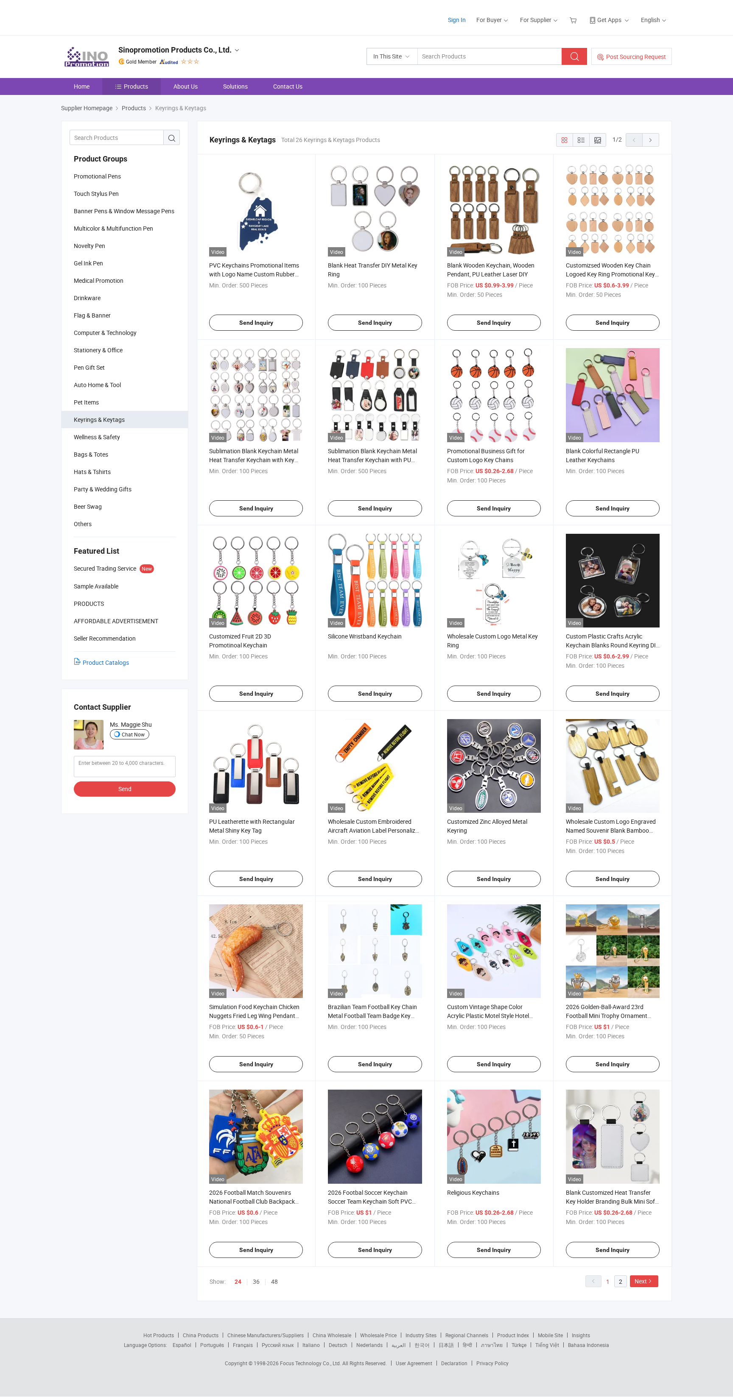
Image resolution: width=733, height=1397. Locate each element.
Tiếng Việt (547, 1344)
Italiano (311, 1344)
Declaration (454, 1363)
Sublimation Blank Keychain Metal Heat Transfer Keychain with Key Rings (253, 460)
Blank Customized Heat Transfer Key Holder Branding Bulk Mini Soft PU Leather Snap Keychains (611, 1201)
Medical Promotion (98, 280)
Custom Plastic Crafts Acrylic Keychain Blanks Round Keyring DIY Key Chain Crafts (612, 645)
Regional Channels (466, 1335)
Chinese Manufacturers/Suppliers (265, 1335)
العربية (399, 1344)
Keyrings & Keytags (99, 419)
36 (256, 1281)
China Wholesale (332, 1335)
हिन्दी (467, 1344)
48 (274, 1281)
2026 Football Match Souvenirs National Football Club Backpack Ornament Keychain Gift (252, 1201)
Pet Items (86, 402)
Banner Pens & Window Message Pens (124, 211)
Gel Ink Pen (88, 263)
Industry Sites (421, 1335)
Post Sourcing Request (636, 57)
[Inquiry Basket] (574, 20)
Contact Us (287, 86)
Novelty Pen (89, 246)
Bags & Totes (91, 454)
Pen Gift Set (89, 367)
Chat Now (133, 734)
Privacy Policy (492, 1363)
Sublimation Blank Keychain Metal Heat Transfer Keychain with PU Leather (372, 460)
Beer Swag (88, 506)
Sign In (457, 20)
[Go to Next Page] (651, 140)
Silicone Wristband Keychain (365, 636)
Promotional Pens (97, 176)
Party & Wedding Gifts (102, 489)
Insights (581, 1335)
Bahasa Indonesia (588, 1344)
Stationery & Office (98, 350)
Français (243, 1344)
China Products (200, 1335)
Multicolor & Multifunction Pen (113, 228)
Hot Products (158, 1335)
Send (124, 789)
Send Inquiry (256, 322)
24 (238, 1281)
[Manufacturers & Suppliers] (115, 17)
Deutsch (338, 1344)
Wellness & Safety (97, 437)
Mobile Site (550, 1335)
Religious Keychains (473, 1192)
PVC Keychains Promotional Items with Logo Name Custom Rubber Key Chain (254, 274)
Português (212, 1344)
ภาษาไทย (492, 1344)
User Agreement (414, 1363)
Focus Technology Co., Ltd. (311, 1363)
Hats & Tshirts (92, 472)
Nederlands (369, 1344)
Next (641, 1281)
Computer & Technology (105, 333)
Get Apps (609, 20)
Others (83, 524)
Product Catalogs (106, 662)
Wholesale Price (378, 1335)
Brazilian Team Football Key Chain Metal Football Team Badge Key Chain (372, 1016)
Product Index (513, 1335)
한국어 (422, 1344)
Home (82, 86)
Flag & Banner (92, 315)
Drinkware (87, 298)
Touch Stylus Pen (96, 194)
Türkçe (519, 1344)
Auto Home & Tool (97, 385)
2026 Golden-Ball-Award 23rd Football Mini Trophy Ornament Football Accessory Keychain (606, 1016)
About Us (185, 86)
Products (136, 86)
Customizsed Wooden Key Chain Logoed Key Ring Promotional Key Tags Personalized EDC (610, 274)
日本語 (446, 1344)
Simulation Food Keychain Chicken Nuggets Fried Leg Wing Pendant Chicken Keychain (254, 1016)
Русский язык (278, 1344)
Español (182, 1344)
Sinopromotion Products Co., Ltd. (175, 49)
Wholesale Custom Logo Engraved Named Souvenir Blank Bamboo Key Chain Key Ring (611, 830)
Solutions (235, 86)
